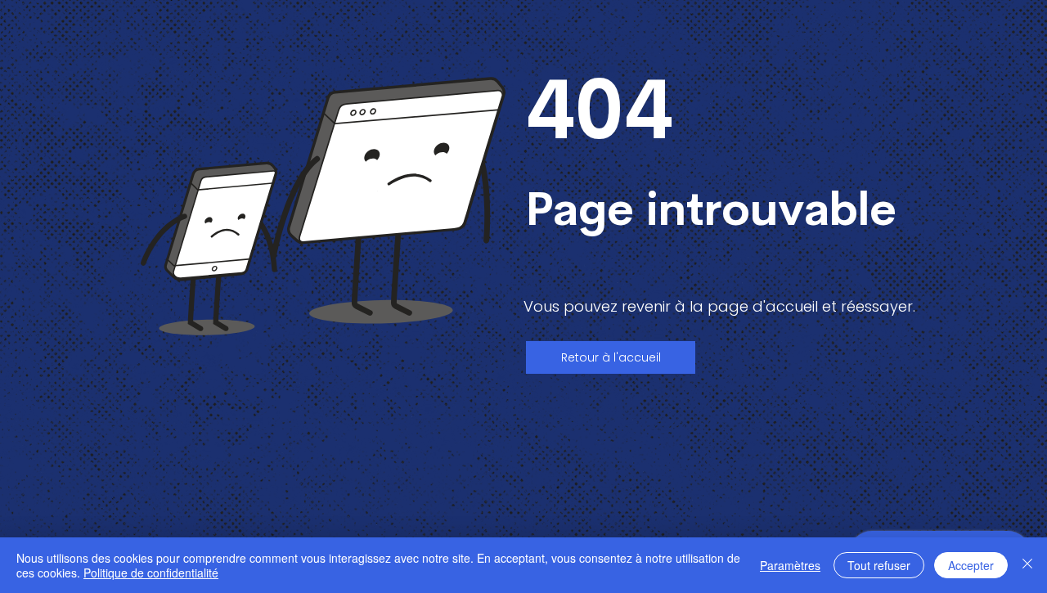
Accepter (971, 565)
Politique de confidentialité (150, 572)
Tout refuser (878, 565)
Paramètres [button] (790, 565)
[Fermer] (1027, 565)
